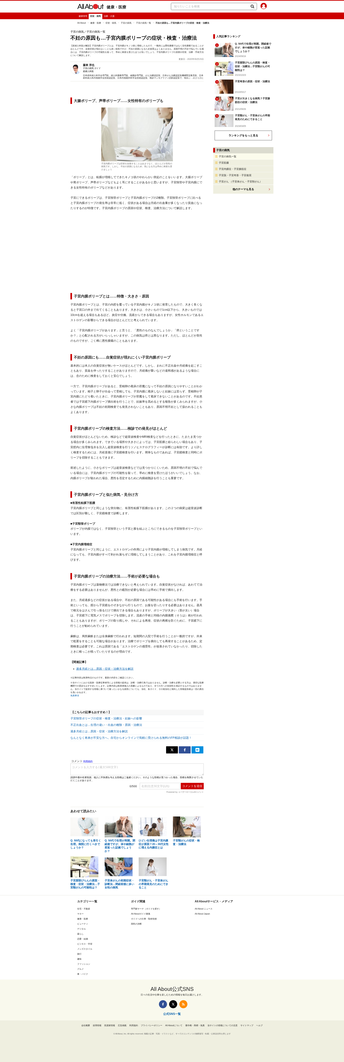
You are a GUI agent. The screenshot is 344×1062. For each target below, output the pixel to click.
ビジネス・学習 (84, 944)
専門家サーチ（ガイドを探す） (146, 909)
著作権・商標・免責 (195, 1025)
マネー (80, 914)
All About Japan (202, 914)
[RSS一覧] (183, 1004)
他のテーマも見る (243, 189)
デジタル (81, 929)
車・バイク (82, 974)
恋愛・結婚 (82, 939)
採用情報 (97, 1025)
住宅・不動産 (83, 909)
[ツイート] (172, 749)
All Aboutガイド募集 (140, 914)
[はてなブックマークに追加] (197, 749)
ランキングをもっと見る (243, 135)
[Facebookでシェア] (185, 749)
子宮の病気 (126, 23)
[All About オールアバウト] (90, 7)
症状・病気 (95, 16)
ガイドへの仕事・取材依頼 (144, 919)
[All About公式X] (173, 1004)
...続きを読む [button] (197, 78)
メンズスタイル (84, 949)
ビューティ (82, 924)
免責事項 (74, 695)
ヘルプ (259, 1025)
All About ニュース (203, 909)
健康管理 (83, 16)
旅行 (79, 954)
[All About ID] (264, 6)
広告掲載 (122, 1025)
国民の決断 (136, 924)
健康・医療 (116, 7)
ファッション (83, 964)
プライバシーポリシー (151, 1025)
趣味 (79, 959)
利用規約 (133, 1025)
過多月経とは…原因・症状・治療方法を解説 (104, 668)
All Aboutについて (173, 1025)
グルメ (80, 969)
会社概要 (85, 1025)
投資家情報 (109, 1025)
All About (81, 23)
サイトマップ (246, 1025)
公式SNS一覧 (172, 1013)
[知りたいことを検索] (252, 6)
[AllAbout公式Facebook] (163, 1004)
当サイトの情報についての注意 (222, 1025)
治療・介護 (109, 16)
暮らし (80, 934)
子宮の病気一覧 (143, 23)
